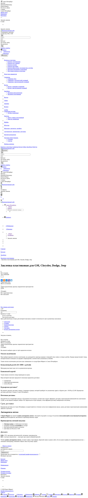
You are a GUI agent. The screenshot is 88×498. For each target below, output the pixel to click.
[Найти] (2, 46)
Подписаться (4, 452)
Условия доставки (6, 473)
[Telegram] (11, 280)
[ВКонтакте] (2, 280)
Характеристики (9, 325)
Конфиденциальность (7, 491)
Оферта (3, 492)
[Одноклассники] (4, 280)
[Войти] (1, 195)
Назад (10, 206)
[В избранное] (2, 276)
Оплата (6, 326)
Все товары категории (7, 307)
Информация (4, 465)
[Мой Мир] (7, 280)
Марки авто (4, 460)
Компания (4, 462)
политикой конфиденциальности (28, 454)
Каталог (3, 459)
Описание (7, 321)
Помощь (3, 468)
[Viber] (9, 280)
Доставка (7, 328)
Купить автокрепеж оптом (12, 329)
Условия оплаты (5, 471)
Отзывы (6, 323)
